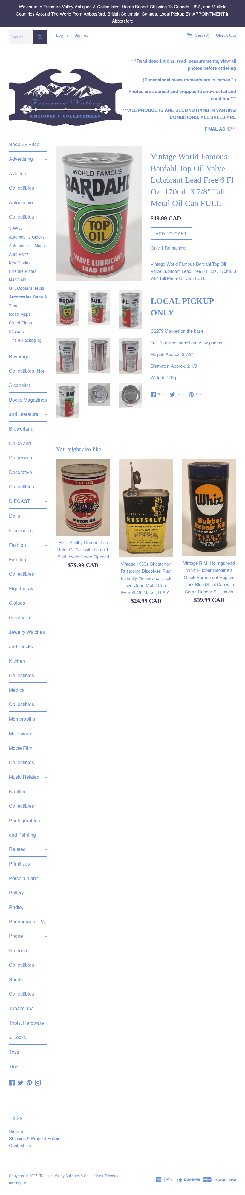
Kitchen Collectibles (28, 668)
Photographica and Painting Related (28, 834)
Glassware (28, 617)
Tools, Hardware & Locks (28, 1030)
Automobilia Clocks (27, 237)
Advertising (28, 158)
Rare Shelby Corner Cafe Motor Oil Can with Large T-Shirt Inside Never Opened (83, 549)
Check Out (226, 35)
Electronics (21, 530)
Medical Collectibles (28, 697)
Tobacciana (28, 1008)
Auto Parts (19, 254)
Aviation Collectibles (21, 180)
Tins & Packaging (25, 340)
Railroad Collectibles (21, 957)
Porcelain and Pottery (28, 885)
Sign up (81, 35)
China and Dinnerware (28, 450)
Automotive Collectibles (28, 209)
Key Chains (19, 263)
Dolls (28, 515)
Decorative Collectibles (28, 479)
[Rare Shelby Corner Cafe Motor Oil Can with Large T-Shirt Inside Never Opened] (83, 497)
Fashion (28, 544)
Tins (13, 1066)
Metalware (28, 733)
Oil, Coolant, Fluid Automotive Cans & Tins (28, 296)
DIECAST (28, 501)
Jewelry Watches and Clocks (28, 639)
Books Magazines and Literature (28, 406)
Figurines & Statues (28, 595)
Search (16, 1131)
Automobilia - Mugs (27, 245)
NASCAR (17, 280)
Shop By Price (28, 144)
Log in (62, 35)
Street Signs (20, 323)
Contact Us (20, 1145)
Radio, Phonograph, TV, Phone (28, 921)
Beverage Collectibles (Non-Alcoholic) (28, 370)
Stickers (16, 331)
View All (16, 228)
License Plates (22, 271)
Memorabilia (28, 718)
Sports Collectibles (28, 986)
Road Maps (19, 314)
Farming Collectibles (21, 566)
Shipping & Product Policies (36, 1138)
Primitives (19, 863)
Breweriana (28, 428)
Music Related (28, 776)
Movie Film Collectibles (21, 755)
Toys (28, 1051)
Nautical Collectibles (21, 798)
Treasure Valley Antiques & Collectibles (71, 1175)
